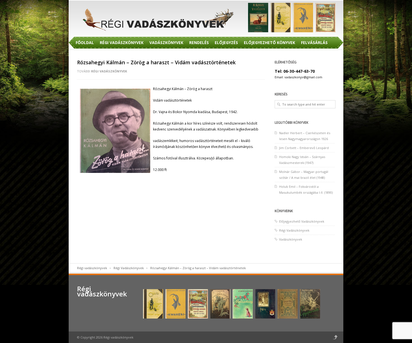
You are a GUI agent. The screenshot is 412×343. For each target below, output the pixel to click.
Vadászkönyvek (166, 42)
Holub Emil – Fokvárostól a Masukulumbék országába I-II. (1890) (306, 189)
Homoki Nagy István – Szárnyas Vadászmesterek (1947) (302, 160)
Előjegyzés (226, 42)
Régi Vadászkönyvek (121, 42)
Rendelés (199, 42)
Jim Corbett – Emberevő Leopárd (304, 148)
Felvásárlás (314, 42)
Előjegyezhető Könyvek (269, 42)
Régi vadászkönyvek (92, 268)
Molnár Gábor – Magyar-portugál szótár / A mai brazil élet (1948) (303, 175)
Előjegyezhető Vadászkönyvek (301, 221)
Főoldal (85, 42)
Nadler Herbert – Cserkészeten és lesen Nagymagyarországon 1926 (304, 136)
